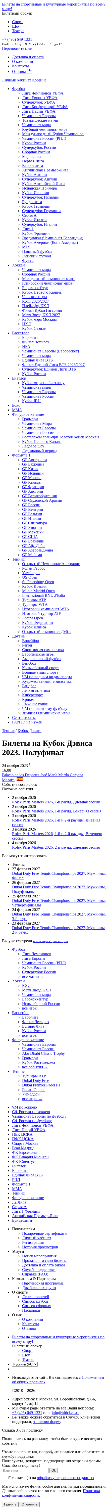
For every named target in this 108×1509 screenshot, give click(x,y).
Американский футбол (41, 659)
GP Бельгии (32, 514)
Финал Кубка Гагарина (42, 310)
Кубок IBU (31, 401)
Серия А (29, 215)
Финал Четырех (35, 342)
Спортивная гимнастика (43, 650)
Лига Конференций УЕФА (45, 107)
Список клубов (35, 1301)
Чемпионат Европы (39, 116)
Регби (27, 645)
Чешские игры (34, 297)
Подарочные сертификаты (44, 1233)
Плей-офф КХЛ (35, 306)
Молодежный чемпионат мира (48, 279)
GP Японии (32, 527)
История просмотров (40, 1247)
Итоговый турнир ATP (41, 613)
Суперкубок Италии (39, 224)
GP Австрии (32, 491)
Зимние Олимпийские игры (46, 713)
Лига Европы (33, 958)
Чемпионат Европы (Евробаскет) (50, 351)
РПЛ (16, 1179)
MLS (26, 247)
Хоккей (18, 265)
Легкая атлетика (36, 690)
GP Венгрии (32, 509)
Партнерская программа (43, 1283)
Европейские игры (38, 654)
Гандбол (29, 686)
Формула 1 (21, 455)
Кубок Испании (35, 193)
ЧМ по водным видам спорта (47, 677)
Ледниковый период (39, 450)
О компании (22, 61)
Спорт (17, 22)
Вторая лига (32, 165)
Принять (10, 1504)
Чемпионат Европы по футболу (39, 1116)
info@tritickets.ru (65, 1412)
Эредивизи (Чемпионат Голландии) (52, 238)
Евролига (30, 337)
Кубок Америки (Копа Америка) (50, 242)
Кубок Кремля (34, 586)
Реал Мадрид (23, 1148)
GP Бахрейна (33, 464)
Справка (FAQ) (35, 1274)
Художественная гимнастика (47, 681)
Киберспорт (32, 695)
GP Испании (33, 473)
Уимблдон (31, 573)
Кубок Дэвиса (34, 627)
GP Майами (32, 555)
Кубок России (34, 374)
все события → (35, 1067)
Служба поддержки (39, 1269)
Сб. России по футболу (32, 1121)
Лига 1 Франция (26, 1211)
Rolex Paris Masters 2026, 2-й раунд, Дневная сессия (56, 847)
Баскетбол (20, 333)
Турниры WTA (35, 604)
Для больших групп (39, 1288)
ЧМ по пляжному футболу (44, 708)
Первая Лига (33, 161)
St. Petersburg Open (38, 582)
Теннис (18, 559)
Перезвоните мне (17, 48)
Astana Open (32, 618)
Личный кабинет (17, 80)
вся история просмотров (50, 941)
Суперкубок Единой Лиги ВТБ (49, 369)
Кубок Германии (36, 206)
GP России (31, 505)
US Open (29, 577)
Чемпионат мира (36, 125)
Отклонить (30, 1504)
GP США (30, 536)
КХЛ (26, 985)
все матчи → (33, 976)
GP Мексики (33, 532)
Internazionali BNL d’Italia (43, 595)
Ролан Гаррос (33, 568)
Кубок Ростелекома (38, 1062)
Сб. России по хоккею (31, 1112)
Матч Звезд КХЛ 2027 (41, 315)
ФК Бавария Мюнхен (30, 1157)
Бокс (16, 405)
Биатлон (19, 378)
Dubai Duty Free (35, 1080)
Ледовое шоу (33, 446)
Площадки (31, 1310)
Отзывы (22, 71)
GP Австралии (34, 460)
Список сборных (36, 1306)
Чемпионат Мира (37, 423)
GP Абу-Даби (33, 545)
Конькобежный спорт (40, 668)
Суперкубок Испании (41, 197)
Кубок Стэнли (34, 328)
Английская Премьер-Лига (45, 170)
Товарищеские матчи (40, 120)
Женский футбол (36, 256)
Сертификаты (24, 717)
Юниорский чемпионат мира (47, 283)
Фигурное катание (28, 414)
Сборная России (36, 152)
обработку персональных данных (65, 1478)
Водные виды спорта (40, 672)
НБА (26, 346)
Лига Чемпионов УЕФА (43, 93)
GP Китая (30, 469)
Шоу (16, 26)
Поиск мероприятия (39, 1256)
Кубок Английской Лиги (43, 183)
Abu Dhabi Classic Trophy (43, 1053)
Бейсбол (29, 663)
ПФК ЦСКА (23, 1139)
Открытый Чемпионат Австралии (51, 564)
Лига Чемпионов (36, 954)
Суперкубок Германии (41, 211)
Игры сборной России (41, 1003)
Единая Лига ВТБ (27, 1175)
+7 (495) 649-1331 (27, 1412)
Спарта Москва (25, 1143)
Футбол (18, 88)
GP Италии (31, 518)
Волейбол (30, 640)
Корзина (39, 80)
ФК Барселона (24, 1152)
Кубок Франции (36, 233)
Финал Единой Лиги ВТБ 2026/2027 (53, 364)
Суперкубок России (39, 147)
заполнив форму (47, 1422)
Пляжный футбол (37, 251)
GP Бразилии (33, 541)
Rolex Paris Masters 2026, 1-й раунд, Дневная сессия (56, 802)
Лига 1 (28, 229)
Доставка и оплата (28, 57)
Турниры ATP (34, 600)
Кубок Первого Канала (42, 292)
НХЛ (26, 324)
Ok (53, 1470)
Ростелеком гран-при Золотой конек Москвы (60, 437)
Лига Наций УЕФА (39, 111)
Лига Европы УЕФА (40, 98)
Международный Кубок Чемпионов (53, 134)
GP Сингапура (34, 523)
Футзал (28, 260)
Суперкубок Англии (39, 179)
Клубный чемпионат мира (44, 129)
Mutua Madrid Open (38, 591)
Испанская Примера (39, 188)
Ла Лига (19, 1202)
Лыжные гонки (35, 704)
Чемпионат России (38, 396)
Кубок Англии (34, 174)
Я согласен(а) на (50, 1478)
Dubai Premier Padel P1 (41, 1085)
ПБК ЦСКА (22, 1134)
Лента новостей (35, 1297)
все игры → (32, 1008)
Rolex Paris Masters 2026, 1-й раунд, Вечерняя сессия (56, 811)
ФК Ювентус (23, 1161)
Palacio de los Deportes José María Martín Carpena (42, 775)
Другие (18, 636)
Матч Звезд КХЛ (36, 990)
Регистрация (33, 1242)
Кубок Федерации (37, 622)
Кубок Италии (34, 220)
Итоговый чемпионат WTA (45, 609)
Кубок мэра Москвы (39, 319)
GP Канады (31, 482)
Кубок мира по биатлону (43, 383)
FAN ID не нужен (27, 722)
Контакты (20, 66)
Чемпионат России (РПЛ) (44, 963)
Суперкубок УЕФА (38, 102)
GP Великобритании (39, 496)
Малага (8, 780)
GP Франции (33, 487)
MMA (17, 410)
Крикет (28, 699)
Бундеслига (32, 202)
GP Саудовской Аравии (42, 500)
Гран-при (30, 419)
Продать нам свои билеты (44, 1260)
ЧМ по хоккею (24, 1107)
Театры (18, 31)
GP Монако (31, 478)
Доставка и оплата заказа (43, 1265)
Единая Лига (33, 1026)
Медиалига (31, 156)
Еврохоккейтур (35, 288)
